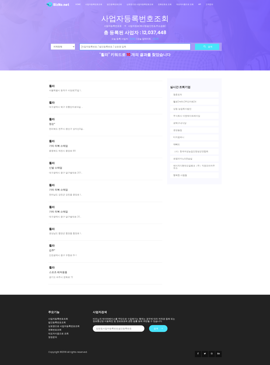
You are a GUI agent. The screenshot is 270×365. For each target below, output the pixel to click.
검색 (209, 46)
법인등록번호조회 (114, 4)
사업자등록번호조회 (93, 4)
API (199, 4)
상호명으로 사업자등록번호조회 (140, 4)
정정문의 (52, 337)
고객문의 (209, 4)
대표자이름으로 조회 (185, 4)
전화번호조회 (54, 329)
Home (78, 4)
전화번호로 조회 (165, 4)
